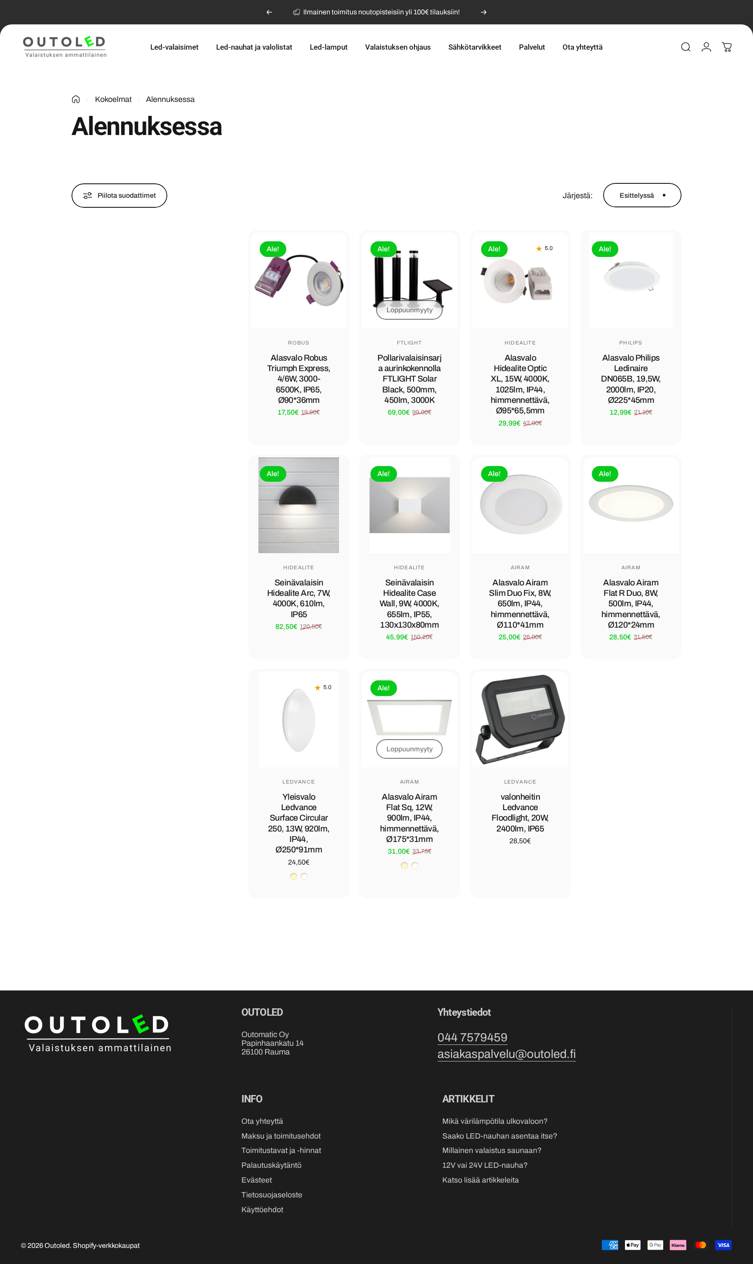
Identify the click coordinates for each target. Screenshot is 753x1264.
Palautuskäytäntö (271, 1165)
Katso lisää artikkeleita (480, 1180)
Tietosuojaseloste (271, 1195)
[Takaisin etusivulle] (75, 99)
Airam (520, 567)
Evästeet (256, 1180)
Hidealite (520, 343)
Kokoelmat (113, 99)
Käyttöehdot (262, 1210)
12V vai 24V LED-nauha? (485, 1165)
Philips (630, 343)
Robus (298, 343)
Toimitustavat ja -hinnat (281, 1150)
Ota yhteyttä (262, 1121)
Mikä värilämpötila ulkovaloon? (495, 1121)
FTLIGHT (409, 343)
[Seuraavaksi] (483, 12)
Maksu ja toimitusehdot (281, 1136)
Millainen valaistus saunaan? (492, 1150)
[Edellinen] (269, 12)
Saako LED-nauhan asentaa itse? (499, 1136)
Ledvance (298, 782)
